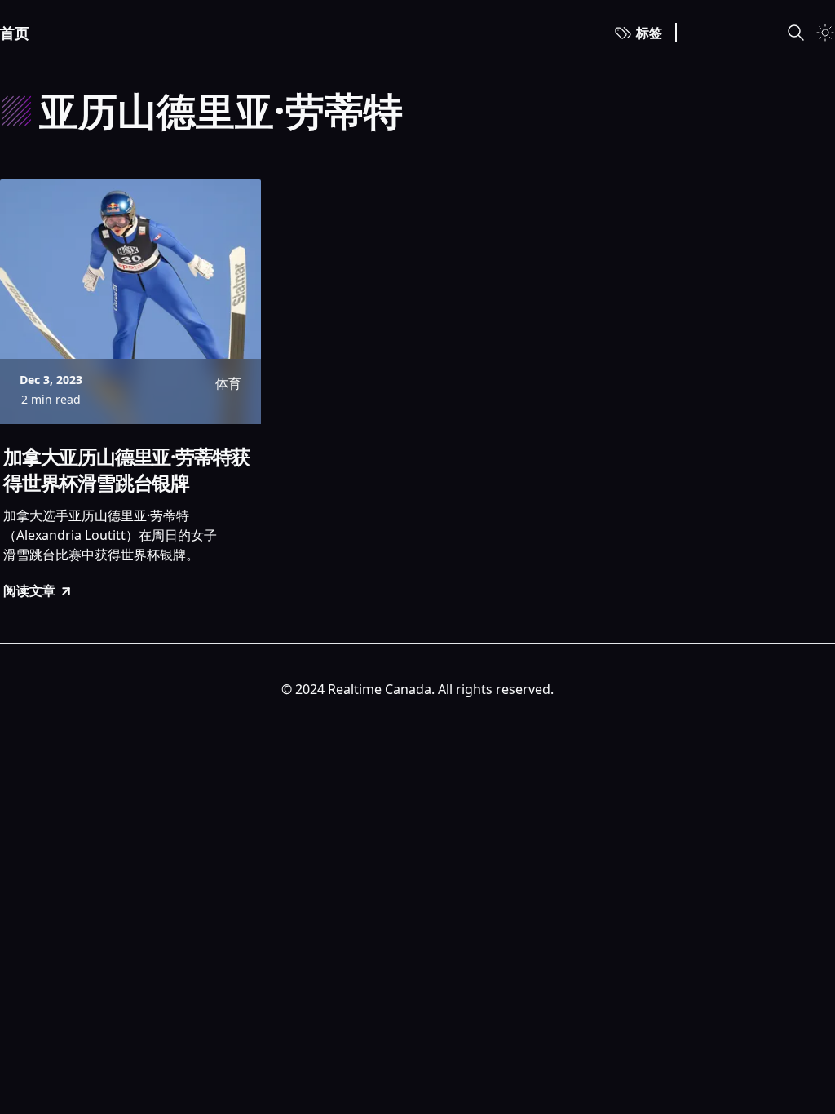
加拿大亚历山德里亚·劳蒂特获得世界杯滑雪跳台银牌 (126, 470)
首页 (14, 32)
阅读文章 (29, 590)
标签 (649, 33)
